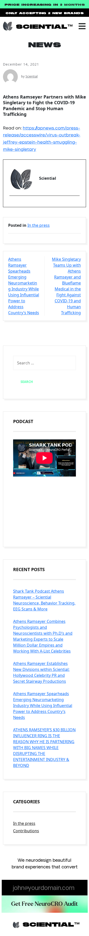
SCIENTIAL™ (44, 27)
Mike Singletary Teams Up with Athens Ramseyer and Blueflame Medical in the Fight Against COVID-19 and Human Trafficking (66, 285)
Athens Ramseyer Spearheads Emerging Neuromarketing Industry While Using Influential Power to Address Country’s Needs (23, 285)
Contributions (26, 831)
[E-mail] (12, 204)
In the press (38, 225)
